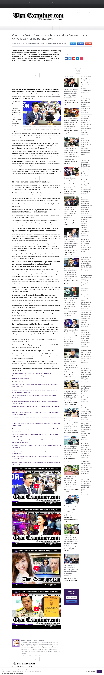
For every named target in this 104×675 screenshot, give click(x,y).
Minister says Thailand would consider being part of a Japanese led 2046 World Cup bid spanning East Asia (71, 93)
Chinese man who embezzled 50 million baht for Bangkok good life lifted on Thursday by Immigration (86, 467)
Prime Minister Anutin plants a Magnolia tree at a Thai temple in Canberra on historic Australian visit (86, 85)
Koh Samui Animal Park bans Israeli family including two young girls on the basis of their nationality (86, 449)
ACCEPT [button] (99, 671)
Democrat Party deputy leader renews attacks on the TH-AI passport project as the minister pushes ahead (86, 300)
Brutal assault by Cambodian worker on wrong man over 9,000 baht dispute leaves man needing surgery (71, 423)
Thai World (86, 28)
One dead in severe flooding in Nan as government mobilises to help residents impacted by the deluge (71, 152)
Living (49, 28)
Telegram (31, 376)
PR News (78, 2)
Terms (34, 2)
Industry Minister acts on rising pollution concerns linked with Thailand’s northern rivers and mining (71, 182)
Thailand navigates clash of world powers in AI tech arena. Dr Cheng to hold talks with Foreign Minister (70, 272)
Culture (71, 28)
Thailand (25, 28)
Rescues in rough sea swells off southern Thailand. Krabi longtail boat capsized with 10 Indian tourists (71, 450)
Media (78, 28)
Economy (41, 28)
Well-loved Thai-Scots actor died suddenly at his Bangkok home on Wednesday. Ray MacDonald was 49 (71, 122)
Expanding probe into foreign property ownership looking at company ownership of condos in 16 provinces (86, 225)
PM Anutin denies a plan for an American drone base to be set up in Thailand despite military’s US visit (71, 395)
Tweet (74, 43)
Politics (33, 28)
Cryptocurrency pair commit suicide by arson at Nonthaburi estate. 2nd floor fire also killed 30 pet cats (86, 263)
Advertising (27, 2)
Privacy (57, 2)
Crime (56, 28)
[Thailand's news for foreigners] (38, 17)
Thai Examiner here (20, 378)
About (63, 2)
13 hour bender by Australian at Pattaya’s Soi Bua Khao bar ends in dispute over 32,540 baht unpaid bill (86, 374)
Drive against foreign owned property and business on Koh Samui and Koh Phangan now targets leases (71, 510)
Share (81, 43)
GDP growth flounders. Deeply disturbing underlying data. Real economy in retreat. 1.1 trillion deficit (71, 334)
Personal (64, 28)
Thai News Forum (18, 2)
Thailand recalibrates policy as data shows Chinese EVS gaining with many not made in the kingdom (86, 186)
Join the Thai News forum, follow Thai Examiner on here (32, 373)
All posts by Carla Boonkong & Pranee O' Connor (33, 655)
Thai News (16, 28)
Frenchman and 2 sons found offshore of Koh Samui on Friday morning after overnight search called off (86, 411)
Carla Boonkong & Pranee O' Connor (36, 43)
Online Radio (42, 2)
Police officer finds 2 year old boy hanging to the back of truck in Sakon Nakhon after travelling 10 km (86, 245)
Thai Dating (50, 2)
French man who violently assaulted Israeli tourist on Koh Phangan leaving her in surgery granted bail (71, 539)
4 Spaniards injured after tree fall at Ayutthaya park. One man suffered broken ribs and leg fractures (70, 480)
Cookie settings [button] (90, 671)
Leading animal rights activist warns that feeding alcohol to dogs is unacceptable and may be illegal (71, 243)
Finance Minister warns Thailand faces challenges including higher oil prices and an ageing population (86, 356)
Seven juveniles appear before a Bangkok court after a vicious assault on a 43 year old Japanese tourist (86, 318)
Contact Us (70, 2)
